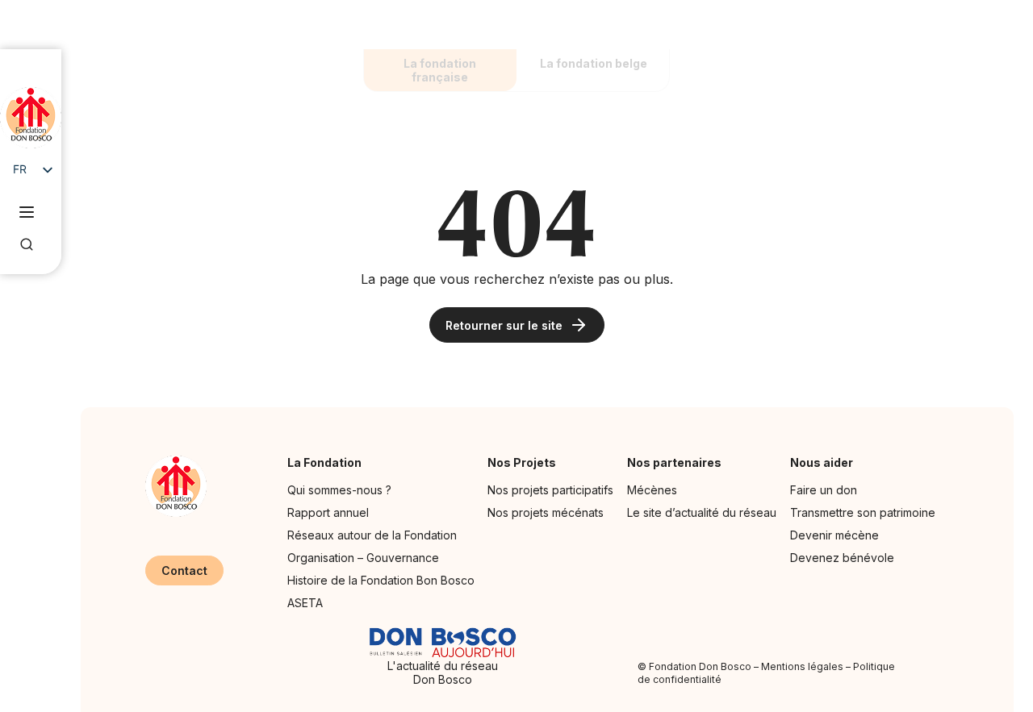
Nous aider (821, 462)
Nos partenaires (674, 462)
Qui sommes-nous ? (339, 490)
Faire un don (823, 490)
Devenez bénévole (842, 557)
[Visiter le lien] (30, 117)
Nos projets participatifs (550, 490)
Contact (184, 570)
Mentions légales (802, 666)
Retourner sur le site (504, 325)
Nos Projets (521, 462)
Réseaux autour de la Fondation (372, 535)
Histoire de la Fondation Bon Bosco (381, 580)
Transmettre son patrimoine (862, 512)
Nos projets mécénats (545, 512)
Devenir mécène (834, 535)
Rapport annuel (328, 512)
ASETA (305, 603)
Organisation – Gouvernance (363, 557)
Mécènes (652, 490)
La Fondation (324, 462)
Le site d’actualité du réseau (701, 512)
